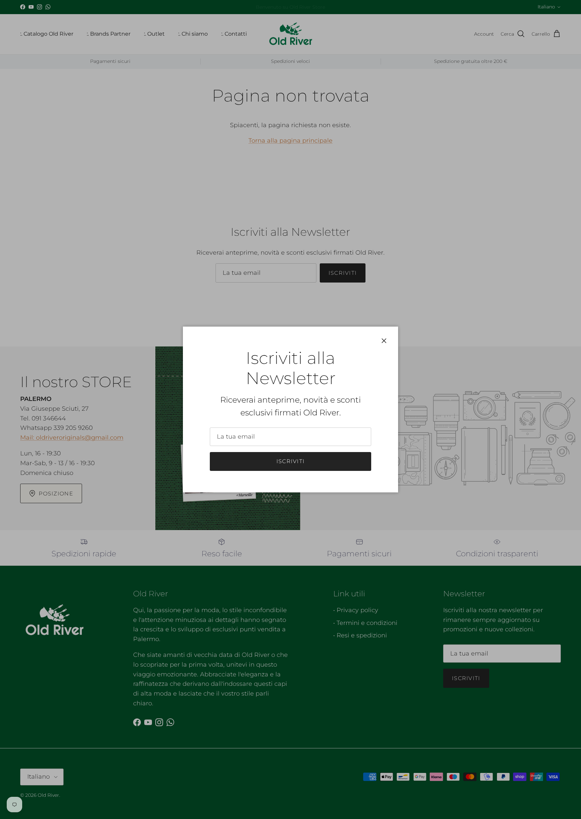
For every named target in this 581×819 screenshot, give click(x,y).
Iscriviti (290, 461)
